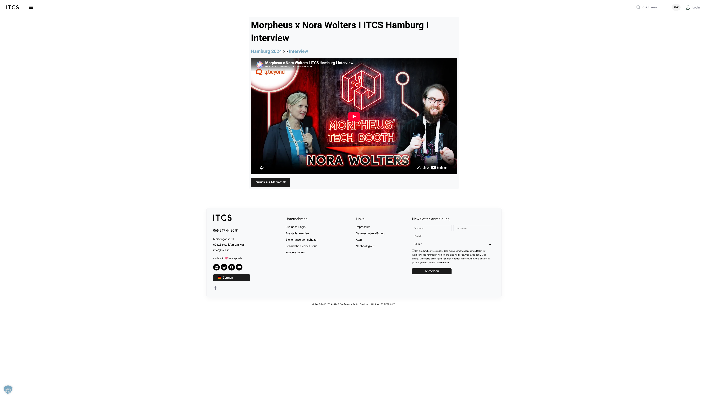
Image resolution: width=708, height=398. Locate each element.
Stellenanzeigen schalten (301, 239)
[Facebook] (231, 267)
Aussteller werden (297, 233)
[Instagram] (224, 267)
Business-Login (295, 227)
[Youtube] (239, 267)
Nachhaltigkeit (365, 246)
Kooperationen (295, 252)
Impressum (363, 227)
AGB (359, 239)
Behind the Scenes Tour (301, 246)
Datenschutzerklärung (370, 233)
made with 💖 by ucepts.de (227, 258)
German (227, 277)
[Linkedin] (216, 267)
